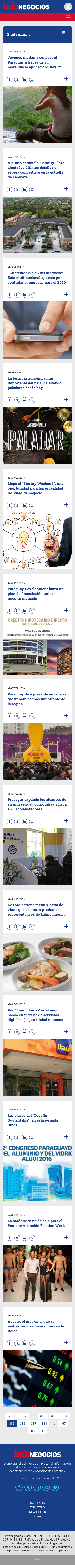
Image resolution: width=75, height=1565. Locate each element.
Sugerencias (37, 1502)
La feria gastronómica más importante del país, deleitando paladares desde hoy (35, 383)
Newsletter (37, 1511)
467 (63, 1423)
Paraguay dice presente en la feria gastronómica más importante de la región (37, 699)
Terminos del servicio (45, 1550)
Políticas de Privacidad (39, 1539)
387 (33, 1423)
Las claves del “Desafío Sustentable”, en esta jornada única (33, 1120)
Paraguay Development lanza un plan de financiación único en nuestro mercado (36, 593)
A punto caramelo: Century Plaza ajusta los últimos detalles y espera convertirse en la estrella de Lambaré (36, 169)
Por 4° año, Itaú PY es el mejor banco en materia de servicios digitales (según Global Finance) (35, 1015)
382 (42, 1416)
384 (64, 1416)
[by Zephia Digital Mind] (37, 1560)
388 (44, 1423)
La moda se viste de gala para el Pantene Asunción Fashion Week (36, 1223)
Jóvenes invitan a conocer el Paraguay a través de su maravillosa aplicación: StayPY (34, 62)
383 (53, 1416)
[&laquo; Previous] (9, 1416)
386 (22, 1423)
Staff (37, 1516)
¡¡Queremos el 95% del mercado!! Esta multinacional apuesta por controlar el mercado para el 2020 (37, 277)
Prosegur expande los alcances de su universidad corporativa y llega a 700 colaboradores (37, 804)
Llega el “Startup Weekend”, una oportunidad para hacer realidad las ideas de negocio (35, 488)
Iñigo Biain (57, 1543)
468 (32, 1431)
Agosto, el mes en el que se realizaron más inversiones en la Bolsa (36, 1326)
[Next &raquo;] (43, 1430)
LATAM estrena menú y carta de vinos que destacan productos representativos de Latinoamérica (36, 909)
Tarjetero (37, 1507)
